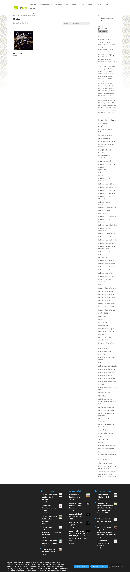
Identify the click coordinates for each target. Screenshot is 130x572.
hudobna (113, 100)
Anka (106, 78)
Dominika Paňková (104, 161)
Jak (103, 47)
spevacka (100, 42)
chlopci (103, 100)
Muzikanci (107, 90)
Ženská (113, 88)
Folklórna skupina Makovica (107, 193)
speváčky (105, 88)
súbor (111, 71)
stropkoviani (106, 103)
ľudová (110, 83)
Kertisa (110, 40)
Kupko (102, 59)
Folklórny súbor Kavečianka (107, 264)
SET (114, 73)
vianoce (105, 95)
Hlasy (109, 88)
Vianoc (107, 57)
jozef (110, 107)
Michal (111, 95)
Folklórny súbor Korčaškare (107, 267)
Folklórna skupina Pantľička (107, 216)
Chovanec (106, 93)
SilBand (100, 443)
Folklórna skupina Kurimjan (107, 187)
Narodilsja (108, 52)
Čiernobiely (101, 81)
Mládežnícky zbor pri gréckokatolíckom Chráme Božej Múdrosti (107, 401)
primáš (100, 49)
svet (103, 54)
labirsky (106, 86)
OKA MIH (105, 107)
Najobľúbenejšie (108, 47)
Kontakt (108, 4)
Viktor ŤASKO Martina (105, 463)
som (107, 69)
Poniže (99, 57)
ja (101, 107)
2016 (99, 66)
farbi (106, 61)
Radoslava (100, 93)
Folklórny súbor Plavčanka (106, 270)
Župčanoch (101, 73)
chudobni (113, 90)
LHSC (104, 44)
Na (105, 42)
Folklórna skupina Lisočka (106, 190)
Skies (109, 64)
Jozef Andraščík (103, 313)
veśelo (115, 105)
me (103, 90)
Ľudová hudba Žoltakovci (106, 378)
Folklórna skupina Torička (106, 237)
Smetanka (101, 86)
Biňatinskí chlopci (104, 138)
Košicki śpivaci (103, 326)
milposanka (104, 66)
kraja (105, 115)
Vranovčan (107, 81)
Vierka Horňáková (104, 460)
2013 (99, 110)
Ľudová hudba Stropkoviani (107, 372)
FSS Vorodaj (102, 285)
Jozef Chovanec (103, 316)
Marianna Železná (104, 393)
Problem (101, 436)
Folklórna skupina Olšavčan (107, 208)
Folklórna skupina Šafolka (106, 234)
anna (105, 64)
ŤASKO (108, 42)
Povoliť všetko (81, 566)
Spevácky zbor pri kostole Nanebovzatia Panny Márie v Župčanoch (107, 454)
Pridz (99, 115)
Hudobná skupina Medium (106, 294)
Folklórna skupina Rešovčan (107, 225)
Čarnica (100, 69)
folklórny (108, 100)
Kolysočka (100, 76)
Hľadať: (100, 26)
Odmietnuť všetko (99, 566)
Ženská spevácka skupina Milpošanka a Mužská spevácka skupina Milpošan (107, 474)
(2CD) (113, 44)
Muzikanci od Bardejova (106, 410)
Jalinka (100, 54)
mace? (100, 105)
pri (110, 103)
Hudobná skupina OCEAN (106, 297)
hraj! (104, 69)
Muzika (100, 83)
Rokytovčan (101, 61)
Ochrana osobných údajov (75, 4)
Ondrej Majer (102, 430)
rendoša (106, 73)
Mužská (113, 103)
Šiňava (103, 57)
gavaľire (100, 98)
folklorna (101, 78)
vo (105, 59)
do (99, 112)
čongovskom (113, 110)
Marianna (111, 49)
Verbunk (114, 61)
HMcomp (33, 9)
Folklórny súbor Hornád (106, 260)
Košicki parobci (103, 322)
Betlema (100, 44)
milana (110, 78)
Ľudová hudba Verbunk (105, 375)
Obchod (33, 4)
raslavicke (108, 112)
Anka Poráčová (103, 123)
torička (100, 47)
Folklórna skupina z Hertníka (107, 240)
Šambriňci (105, 83)
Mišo (113, 112)
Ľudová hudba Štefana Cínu (107, 369)
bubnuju (111, 93)
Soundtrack (112, 86)
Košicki (107, 110)
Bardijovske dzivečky (105, 135)
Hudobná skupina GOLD (106, 291)
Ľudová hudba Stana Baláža (107, 366)
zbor (99, 59)
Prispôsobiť (115, 566)
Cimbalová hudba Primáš (106, 141)
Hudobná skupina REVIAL (106, 307)
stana (109, 66)
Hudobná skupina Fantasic (107, 288)
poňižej (106, 54)
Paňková (100, 95)
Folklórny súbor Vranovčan (107, 276)
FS (108, 95)
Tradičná (112, 98)
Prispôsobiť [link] (62, 570)
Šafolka (100, 90)
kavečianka (101, 64)
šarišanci (114, 66)
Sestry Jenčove (103, 439)
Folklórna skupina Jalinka (106, 184)
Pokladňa (99, 4)
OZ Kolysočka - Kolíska (105, 433)
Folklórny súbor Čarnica (106, 252)
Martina (100, 88)
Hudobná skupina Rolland (106, 310)
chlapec (113, 64)
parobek (107, 98)
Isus (104, 52)
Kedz (112, 81)
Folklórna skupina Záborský (107, 243)
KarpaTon (105, 49)
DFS (104, 98)
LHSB (114, 107)
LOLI (99, 107)
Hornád (104, 105)
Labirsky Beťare (103, 334)
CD (112, 56)
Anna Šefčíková (103, 126)
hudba (110, 69)
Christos (109, 59)
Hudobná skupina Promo (106, 304)
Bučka (106, 40)
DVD (99, 100)
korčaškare (109, 44)
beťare (110, 76)
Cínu (111, 42)
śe (114, 71)
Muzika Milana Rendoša (106, 407)
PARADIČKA (101, 40)
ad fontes (103, 112)
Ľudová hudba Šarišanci (106, 363)
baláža (105, 76)
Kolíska (103, 110)
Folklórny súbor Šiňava (105, 273)
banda (111, 73)
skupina (110, 105)
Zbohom (106, 71)
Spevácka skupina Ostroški (107, 446)
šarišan (115, 47)
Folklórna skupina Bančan (106, 164)
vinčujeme (100, 71)
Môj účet (90, 4)
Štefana (109, 61)
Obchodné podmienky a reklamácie (51, 4)
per (102, 115)
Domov (15, 15)
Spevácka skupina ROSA (106, 449)
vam (112, 52)
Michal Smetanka (104, 396)
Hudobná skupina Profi (105, 300)
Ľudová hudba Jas (104, 349)
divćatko (100, 52)
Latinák (100, 103)
